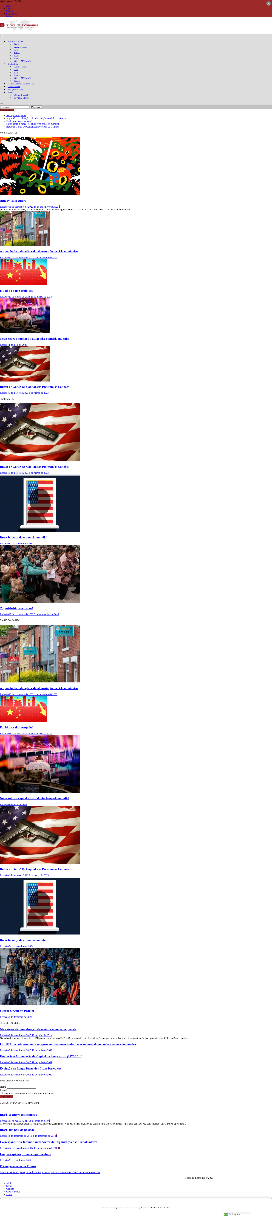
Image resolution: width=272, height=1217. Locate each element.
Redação (4, 206)
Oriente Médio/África (23, 61)
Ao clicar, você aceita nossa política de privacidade (28, 1093)
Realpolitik (13, 64)
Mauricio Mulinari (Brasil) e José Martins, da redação (26, 1172)
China (17, 52)
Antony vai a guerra (16, 115)
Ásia (16, 50)
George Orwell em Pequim (17, 1010)
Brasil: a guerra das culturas (18, 1114)
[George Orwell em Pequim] (40, 1004)
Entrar (9, 16)
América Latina (20, 47)
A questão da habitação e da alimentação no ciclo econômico (36, 118)
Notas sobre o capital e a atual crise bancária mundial (32, 124)
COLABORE (12, 13)
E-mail (3, 1090)
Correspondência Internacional (21, 84)
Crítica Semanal (21, 95)
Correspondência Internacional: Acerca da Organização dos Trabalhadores (48, 1142)
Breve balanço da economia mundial (23, 537)
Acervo (11, 92)
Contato (9, 11)
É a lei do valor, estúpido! (19, 121)
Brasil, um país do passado (17, 1129)
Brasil (16, 44)
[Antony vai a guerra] (40, 194)
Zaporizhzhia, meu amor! (16, 608)
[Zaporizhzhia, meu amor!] (40, 602)
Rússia (17, 81)
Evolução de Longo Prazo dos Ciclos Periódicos (30, 1068)
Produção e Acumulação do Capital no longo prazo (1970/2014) (41, 1056)
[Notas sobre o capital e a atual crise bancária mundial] (25, 332)
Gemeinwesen (14, 86)
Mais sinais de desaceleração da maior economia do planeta (38, 1029)
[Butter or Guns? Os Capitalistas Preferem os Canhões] (25, 380)
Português (234, 1214)
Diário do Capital (15, 41)
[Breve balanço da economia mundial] (40, 531)
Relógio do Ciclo (15, 89)
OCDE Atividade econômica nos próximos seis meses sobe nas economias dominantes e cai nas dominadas (68, 1044)
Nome (3, 1086)
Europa (17, 58)
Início (8, 6)
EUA (16, 55)
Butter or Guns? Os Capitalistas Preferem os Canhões (32, 126)
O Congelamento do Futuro (18, 1166)
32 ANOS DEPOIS (22, 98)
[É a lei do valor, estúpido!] (23, 284)
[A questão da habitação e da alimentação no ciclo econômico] (25, 245)
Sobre (8, 8)
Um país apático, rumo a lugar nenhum (25, 1154)
